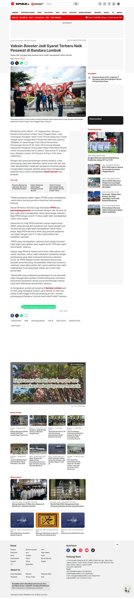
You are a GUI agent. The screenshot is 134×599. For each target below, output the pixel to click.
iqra (57, 12)
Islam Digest (45, 552)
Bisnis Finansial (85, 12)
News (12, 555)
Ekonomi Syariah (28, 12)
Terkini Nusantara (95, 129)
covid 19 (50, 321)
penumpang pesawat (20, 210)
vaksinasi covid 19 (74, 321)
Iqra (27, 552)
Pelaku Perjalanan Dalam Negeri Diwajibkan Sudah (37, 187)
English (43, 561)
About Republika (16, 574)
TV (113, 12)
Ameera (13, 549)
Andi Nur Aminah (19, 59)
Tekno (28, 558)
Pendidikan (23, 17)
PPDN (53, 207)
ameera (15, 12)
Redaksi (28, 574)
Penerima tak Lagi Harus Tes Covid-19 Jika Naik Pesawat (19, 187)
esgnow (97, 12)
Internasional (39, 17)
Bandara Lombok (53, 288)
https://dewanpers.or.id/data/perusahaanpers (27, 588)
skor (39, 12)
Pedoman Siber (46, 574)
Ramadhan (29, 564)
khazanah (48, 12)
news (64, 12)
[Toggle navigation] (12, 3)
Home (12, 40)
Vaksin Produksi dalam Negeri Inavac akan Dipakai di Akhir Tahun (56, 187)
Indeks (119, 12)
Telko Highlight (56, 17)
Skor (42, 549)
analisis (72, 12)
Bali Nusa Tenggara (30, 40)
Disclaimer (13, 577)
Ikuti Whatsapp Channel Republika (40, 307)
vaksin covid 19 (61, 321)
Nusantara (19, 40)
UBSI (47, 17)
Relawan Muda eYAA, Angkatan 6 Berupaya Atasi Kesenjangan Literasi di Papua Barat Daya (106, 79)
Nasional (15, 17)
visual (106, 12)
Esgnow (13, 561)
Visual (28, 561)
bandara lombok (16, 321)
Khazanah (13, 552)
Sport (31, 17)
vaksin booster (50, 171)
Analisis (28, 555)
